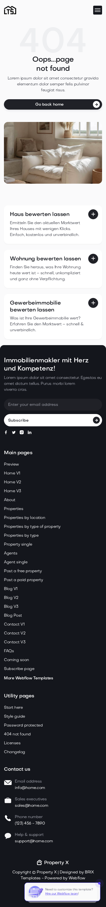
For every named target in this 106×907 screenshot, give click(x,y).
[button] (97, 10)
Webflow (77, 878)
